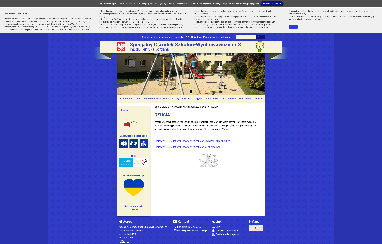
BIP (217, 227)
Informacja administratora (217, 37)
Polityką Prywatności (165, 4)
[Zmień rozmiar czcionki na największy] (188, 37)
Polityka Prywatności (226, 230)
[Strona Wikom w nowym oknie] (124, 241)
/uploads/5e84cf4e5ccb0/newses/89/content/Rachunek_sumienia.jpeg (192, 141)
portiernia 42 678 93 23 (189, 227)
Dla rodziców (229, 98)
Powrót (124, 110)
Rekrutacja (245, 98)
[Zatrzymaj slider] (191, 91)
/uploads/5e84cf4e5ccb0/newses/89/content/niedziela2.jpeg (187, 147)
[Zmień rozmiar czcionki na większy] (186, 37)
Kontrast (197, 37)
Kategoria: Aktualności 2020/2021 (189, 106)
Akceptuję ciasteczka (272, 4)
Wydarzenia (212, 98)
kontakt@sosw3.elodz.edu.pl (192, 230)
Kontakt (259, 98)
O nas (138, 98)
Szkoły (175, 98)
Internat (186, 98)
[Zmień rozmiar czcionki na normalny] (184, 37)
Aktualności (125, 98)
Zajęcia (198, 98)
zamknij (293, 27)
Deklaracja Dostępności (227, 234)
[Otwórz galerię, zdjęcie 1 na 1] (208, 160)
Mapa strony (167, 37)
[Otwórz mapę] (256, 228)
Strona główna (150, 37)
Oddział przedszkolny (156, 98)
